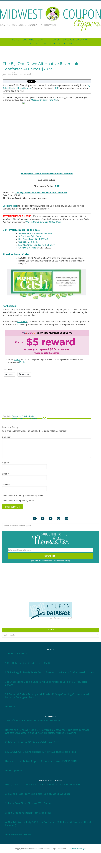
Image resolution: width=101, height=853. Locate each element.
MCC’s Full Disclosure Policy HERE (44, 100)
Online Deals (29, 416)
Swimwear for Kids (27, 248)
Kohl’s (22, 362)
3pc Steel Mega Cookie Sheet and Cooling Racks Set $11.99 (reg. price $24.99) (46, 683)
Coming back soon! (16, 653)
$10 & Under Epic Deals (29, 236)
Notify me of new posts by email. (19, 501)
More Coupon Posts (14, 770)
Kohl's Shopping (38, 418)
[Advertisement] (50, 2)
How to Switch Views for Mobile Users (44, 222)
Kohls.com (22, 321)
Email (5, 474)
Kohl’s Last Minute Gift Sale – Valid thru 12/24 (32, 742)
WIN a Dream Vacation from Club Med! (28, 812)
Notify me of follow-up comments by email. (23, 496)
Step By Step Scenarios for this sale (35, 233)
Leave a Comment (25, 74)
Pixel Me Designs (79, 848)
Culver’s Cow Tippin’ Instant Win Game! (28, 803)
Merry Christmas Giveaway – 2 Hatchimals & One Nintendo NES (42, 784)
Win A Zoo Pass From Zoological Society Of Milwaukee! (37, 793)
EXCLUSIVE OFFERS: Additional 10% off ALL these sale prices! (40, 751)
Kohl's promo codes (24, 418)
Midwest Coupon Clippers (50, 19)
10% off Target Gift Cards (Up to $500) (27, 663)
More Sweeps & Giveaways (18, 834)
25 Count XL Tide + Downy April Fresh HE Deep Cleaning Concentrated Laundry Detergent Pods (47, 696)
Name (5, 463)
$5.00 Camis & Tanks (28, 242)
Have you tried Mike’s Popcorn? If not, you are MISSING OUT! (41, 761)
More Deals (10, 706)
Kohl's (21, 416)
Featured (15, 416)
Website (6, 485)
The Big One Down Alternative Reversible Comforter (47, 174)
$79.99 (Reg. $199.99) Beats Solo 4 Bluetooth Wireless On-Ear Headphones (49, 672)
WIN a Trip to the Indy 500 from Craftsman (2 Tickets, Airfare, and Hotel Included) (48, 823)
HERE (56, 88)
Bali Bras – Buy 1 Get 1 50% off (33, 239)
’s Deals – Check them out (19, 88)
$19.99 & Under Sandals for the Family (36, 245)
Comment (7, 437)
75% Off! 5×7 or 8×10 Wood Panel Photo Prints (32, 720)
